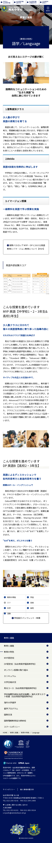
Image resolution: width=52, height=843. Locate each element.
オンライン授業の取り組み (16, 670)
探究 (32, 608)
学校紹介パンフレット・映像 (27, 618)
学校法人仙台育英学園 (6, 2)
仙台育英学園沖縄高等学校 (32, 2)
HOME (5, 732)
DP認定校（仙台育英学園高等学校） (20, 663)
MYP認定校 (9, 657)
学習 (32, 597)
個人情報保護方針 (27, 789)
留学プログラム (11, 708)
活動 (9, 613)
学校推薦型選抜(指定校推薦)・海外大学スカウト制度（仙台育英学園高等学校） (24, 695)
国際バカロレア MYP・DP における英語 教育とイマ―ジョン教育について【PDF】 (26, 247)
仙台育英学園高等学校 (19, 2)
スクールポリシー (12, 726)
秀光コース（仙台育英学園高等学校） (21, 688)
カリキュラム (10, 676)
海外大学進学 (10, 702)
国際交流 (8, 714)
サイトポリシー (9, 789)
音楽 (32, 602)
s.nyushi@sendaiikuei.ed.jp (14, 813)
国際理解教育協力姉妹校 (15, 720)
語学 (9, 602)
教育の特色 (11, 597)
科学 (9, 608)
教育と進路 (9, 637)
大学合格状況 (10, 682)
